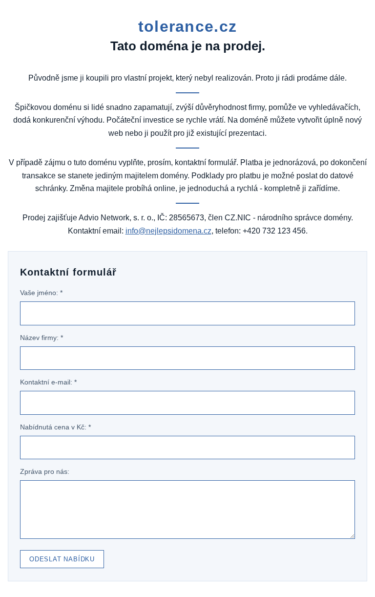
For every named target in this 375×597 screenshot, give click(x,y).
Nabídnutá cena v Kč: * (55, 427)
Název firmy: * (41, 337)
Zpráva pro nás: (44, 471)
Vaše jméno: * (41, 293)
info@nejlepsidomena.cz (168, 231)
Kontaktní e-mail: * (48, 382)
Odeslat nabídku (62, 559)
